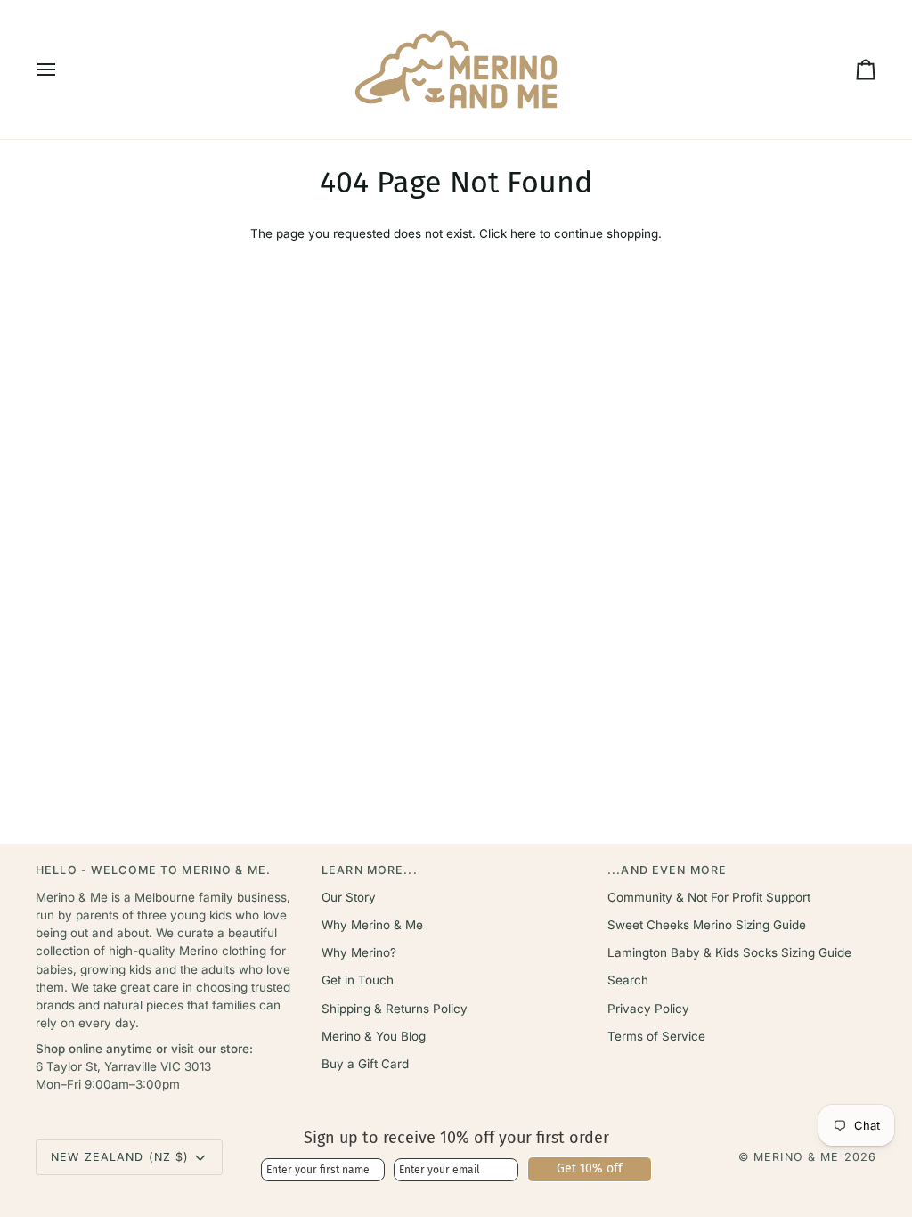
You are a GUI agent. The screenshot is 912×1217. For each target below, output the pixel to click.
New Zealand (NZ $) (120, 1157)
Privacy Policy (648, 1008)
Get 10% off (590, 1168)
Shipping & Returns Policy (395, 1008)
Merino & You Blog (374, 1036)
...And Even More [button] (667, 870)
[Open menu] (62, 69)
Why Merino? (359, 952)
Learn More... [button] (370, 870)
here (523, 233)
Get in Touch (358, 980)
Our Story (349, 897)
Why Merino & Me (372, 925)
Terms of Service (656, 1036)
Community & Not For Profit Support (708, 897)
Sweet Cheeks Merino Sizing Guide (706, 925)
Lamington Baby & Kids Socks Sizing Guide (729, 952)
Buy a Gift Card (365, 1064)
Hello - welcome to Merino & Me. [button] (153, 870)
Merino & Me (796, 1157)
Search (627, 980)
